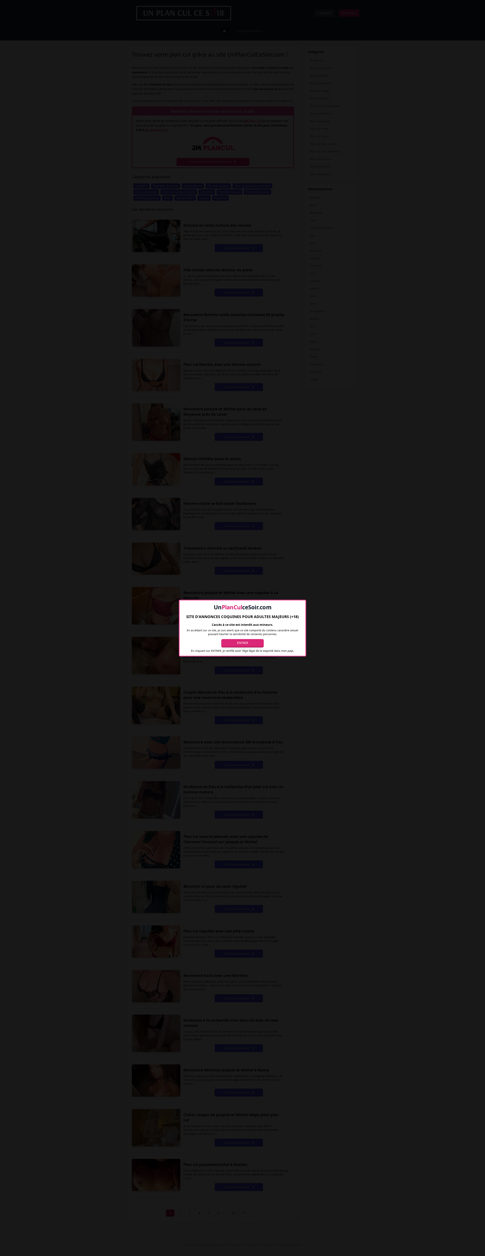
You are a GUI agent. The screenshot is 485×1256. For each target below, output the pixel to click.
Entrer (242, 643)
